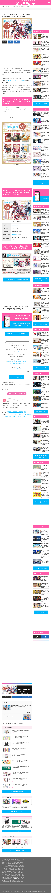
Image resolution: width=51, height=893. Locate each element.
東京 (21, 416)
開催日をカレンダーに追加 (15, 393)
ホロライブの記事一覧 (16, 377)
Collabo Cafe (25, 3)
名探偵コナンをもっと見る (41, 367)
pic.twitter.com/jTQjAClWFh (18, 363)
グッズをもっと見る (16, 831)
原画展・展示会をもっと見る (41, 279)
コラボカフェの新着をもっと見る (17, 850)
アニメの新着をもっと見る (16, 811)
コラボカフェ (15, 412)
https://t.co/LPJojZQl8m (12, 361)
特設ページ (14, 225)
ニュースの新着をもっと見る (17, 791)
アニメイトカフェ (23, 414)
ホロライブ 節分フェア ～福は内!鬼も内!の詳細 (17, 279)
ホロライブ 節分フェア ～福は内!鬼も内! (15, 80)
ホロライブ (21, 412)
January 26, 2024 (17, 368)
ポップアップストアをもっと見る (41, 182)
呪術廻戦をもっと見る (41, 411)
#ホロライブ (21, 361)
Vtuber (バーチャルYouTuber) (12, 414)
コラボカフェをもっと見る (41, 103)
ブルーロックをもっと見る (41, 568)
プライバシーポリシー (29, 891)
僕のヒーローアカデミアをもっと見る (41, 456)
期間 (25, 412)
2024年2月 (9, 412)
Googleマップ (15, 234)
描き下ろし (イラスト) (14, 416)
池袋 (24, 416)
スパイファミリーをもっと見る (41, 502)
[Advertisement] (17, 55)
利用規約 (37, 891)
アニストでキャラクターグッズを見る (16, 333)
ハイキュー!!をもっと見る (41, 324)
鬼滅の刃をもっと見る (41, 612)
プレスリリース (14, 875)
